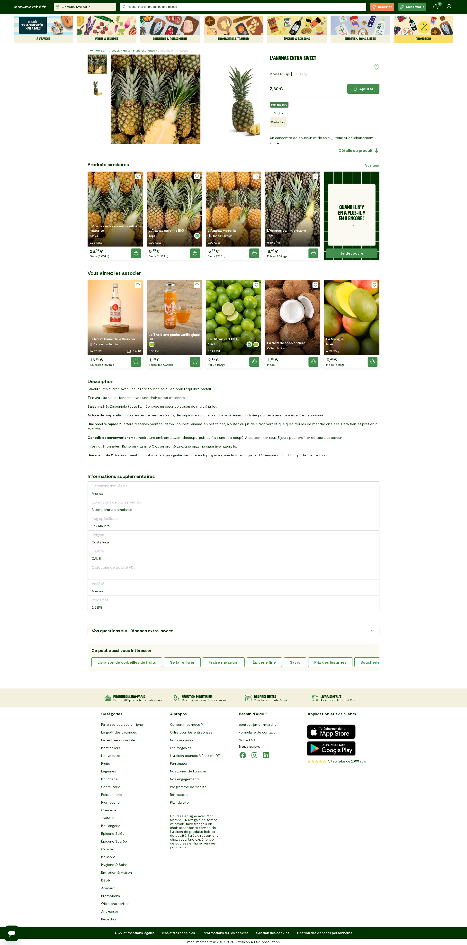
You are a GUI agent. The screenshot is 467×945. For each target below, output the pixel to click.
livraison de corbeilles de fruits (127, 662)
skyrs (295, 662)
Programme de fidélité (188, 787)
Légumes (108, 771)
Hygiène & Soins (114, 864)
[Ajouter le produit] (136, 253)
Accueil (114, 51)
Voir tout (372, 165)
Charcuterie (110, 787)
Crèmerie (109, 810)
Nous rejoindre (182, 740)
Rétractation (180, 794)
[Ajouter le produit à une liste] (376, 67)
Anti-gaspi (109, 911)
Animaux (108, 888)
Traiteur (107, 818)
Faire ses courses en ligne (122, 724)
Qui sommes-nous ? (186, 724)
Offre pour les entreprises (191, 732)
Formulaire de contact (257, 732)
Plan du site (179, 802)
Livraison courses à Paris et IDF (195, 755)
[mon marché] (30, 7)
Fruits (126, 51)
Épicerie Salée (113, 833)
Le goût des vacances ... (120, 732)
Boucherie (109, 779)
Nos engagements (185, 779)
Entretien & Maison (116, 872)
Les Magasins (180, 748)
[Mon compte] (449, 7)
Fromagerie (110, 802)
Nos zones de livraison (188, 771)
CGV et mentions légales (134, 933)
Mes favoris (415, 7)
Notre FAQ (247, 740)
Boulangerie (110, 826)
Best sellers (110, 748)
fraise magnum (224, 662)
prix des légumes (330, 662)
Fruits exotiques (144, 51)
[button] (115, 216)
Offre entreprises (115, 903)
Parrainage (178, 763)
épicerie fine (264, 662)
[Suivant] (253, 99)
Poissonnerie (111, 794)
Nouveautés (111, 755)
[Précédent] (118, 99)
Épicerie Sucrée (114, 841)
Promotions (110, 896)
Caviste (107, 849)
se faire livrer (182, 662)
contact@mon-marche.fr (259, 724)
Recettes (385, 7)
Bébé (105, 880)
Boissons (108, 857)
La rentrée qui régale (118, 740)
